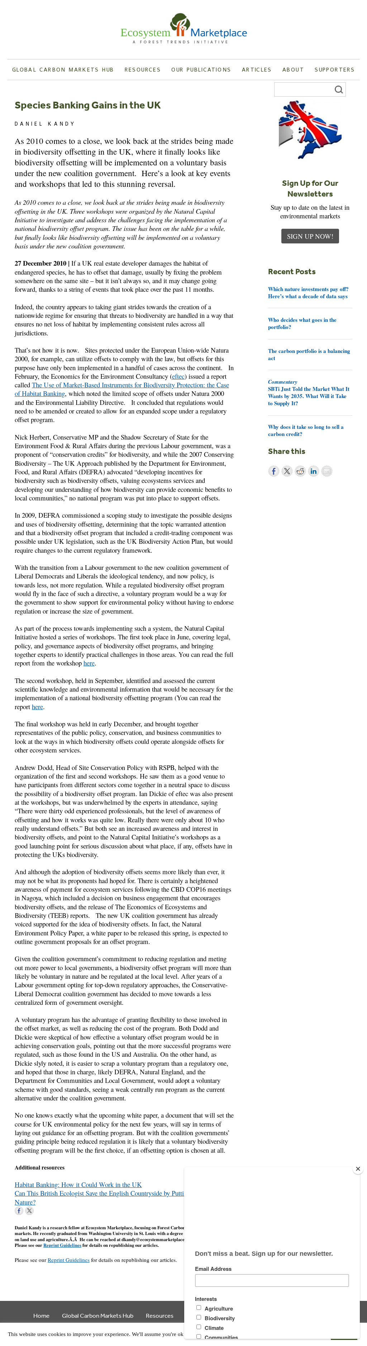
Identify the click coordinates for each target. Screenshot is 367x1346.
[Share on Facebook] (274, 471)
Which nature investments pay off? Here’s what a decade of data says (308, 292)
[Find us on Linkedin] (39, 1210)
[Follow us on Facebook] (19, 1210)
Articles (257, 69)
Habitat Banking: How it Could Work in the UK (78, 1184)
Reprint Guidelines (62, 1245)
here (89, 662)
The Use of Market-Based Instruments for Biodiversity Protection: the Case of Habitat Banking (122, 389)
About (293, 69)
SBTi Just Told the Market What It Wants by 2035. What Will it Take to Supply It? (308, 392)
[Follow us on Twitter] (29, 1210)
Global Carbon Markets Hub (63, 69)
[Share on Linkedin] (313, 471)
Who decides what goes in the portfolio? (302, 323)
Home (41, 1315)
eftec (178, 376)
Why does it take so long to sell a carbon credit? (306, 430)
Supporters (335, 69)
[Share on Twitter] (287, 471)
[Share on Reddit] (300, 471)
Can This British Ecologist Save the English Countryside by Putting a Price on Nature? (116, 1197)
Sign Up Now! (310, 236)
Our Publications (201, 69)
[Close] (358, 1168)
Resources (143, 69)
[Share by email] (327, 471)
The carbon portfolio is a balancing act (309, 354)
